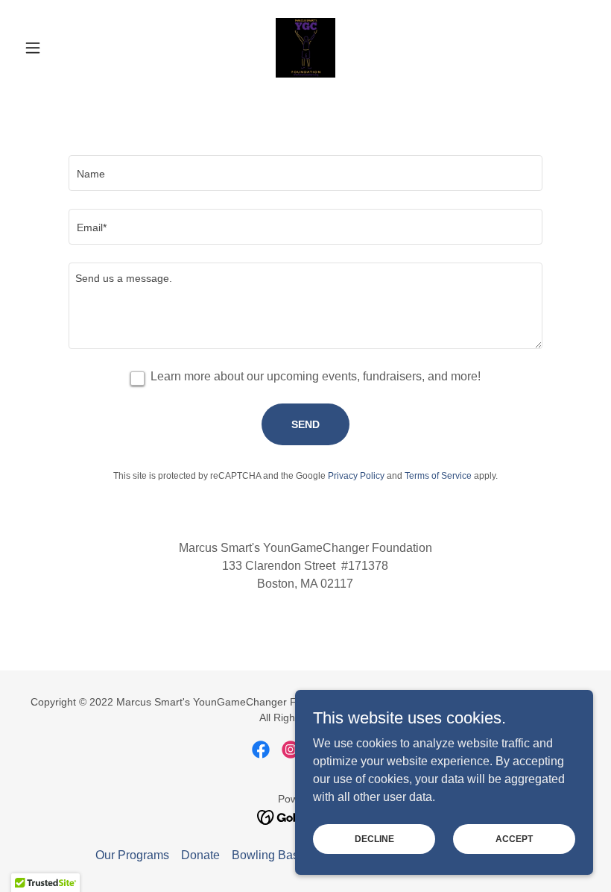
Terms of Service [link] (438, 476)
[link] (305, 48)
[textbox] (305, 173)
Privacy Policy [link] (356, 476)
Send (305, 424)
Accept (514, 838)
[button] (61, 48)
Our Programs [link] (132, 855)
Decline (374, 838)
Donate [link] (200, 855)
